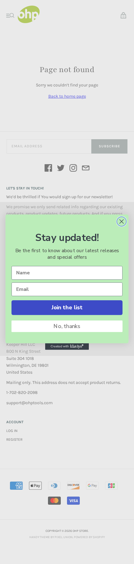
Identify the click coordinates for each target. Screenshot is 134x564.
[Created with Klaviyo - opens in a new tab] (67, 346)
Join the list (66, 307)
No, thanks (67, 326)
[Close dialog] (122, 221)
